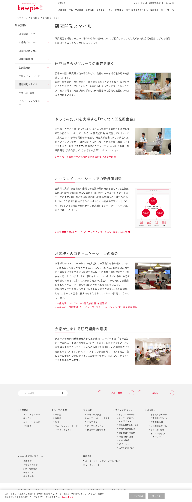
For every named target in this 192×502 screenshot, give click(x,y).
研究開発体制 (157, 422)
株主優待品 (28, 476)
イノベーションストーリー (158, 435)
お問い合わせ (156, 4)
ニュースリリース (91, 465)
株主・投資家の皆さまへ (137, 10)
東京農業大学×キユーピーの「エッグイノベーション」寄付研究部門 (93, 232)
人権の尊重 (124, 440)
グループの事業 (76, 10)
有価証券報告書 (30, 465)
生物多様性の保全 (127, 429)
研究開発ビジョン (159, 418)
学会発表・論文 (157, 430)
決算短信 (27, 461)
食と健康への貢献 (127, 433)
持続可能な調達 (126, 437)
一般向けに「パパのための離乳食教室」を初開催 (82, 303)
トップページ (21, 18)
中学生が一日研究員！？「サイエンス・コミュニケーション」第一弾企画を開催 (97, 307)
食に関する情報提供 (96, 430)
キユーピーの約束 (31, 422)
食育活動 (90, 10)
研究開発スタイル (51, 18)
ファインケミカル (63, 430)
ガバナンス (124, 444)
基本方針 (27, 418)
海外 (57, 422)
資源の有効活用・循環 (129, 425)
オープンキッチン (95, 426)
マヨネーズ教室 (94, 414)
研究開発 (119, 10)
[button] (48, 51)
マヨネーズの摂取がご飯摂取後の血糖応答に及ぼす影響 (86, 157)
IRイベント (28, 472)
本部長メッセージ (159, 414)
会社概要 (27, 426)
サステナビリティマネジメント (127, 419)
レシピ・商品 (140, 4)
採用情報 (154, 10)
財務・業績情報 (30, 468)
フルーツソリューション (66, 426)
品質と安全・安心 (127, 448)
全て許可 (156, 495)
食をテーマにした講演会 (98, 418)
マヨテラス (92, 422)
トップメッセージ (31, 414)
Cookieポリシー (68, 497)
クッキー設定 (137, 495)
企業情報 (62, 10)
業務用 (58, 418)
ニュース (165, 10)
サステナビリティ (104, 10)
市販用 (58, 414)
